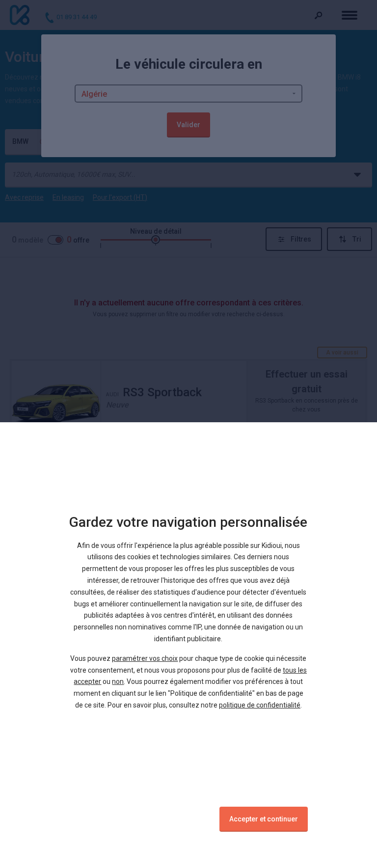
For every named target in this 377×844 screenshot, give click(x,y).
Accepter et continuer (263, 819)
